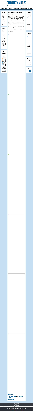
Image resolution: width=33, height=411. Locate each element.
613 (14, 396)
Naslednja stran (11, 399)
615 (19, 396)
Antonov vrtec (16, 2)
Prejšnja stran (11, 394)
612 (12, 396)
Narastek (3, 31)
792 (9, 397)
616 (22, 396)
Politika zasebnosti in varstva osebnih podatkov (16, 409)
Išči (30, 70)
